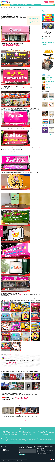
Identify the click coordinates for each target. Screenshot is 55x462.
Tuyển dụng (19, 4)
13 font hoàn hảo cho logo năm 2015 (8, 47)
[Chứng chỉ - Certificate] (51, 130)
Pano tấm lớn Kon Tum (40, 452)
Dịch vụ (16, 371)
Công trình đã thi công (11, 371)
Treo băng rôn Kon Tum (51, 452)
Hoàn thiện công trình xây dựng (21, 371)
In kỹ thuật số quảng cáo (45, 11)
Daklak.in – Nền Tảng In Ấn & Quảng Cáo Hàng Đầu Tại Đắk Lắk (49, 78)
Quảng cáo (13, 4)
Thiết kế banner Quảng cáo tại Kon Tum (49, 84)
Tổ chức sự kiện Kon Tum (46, 452)
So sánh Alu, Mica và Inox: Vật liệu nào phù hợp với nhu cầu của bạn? (49, 81)
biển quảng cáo (21, 87)
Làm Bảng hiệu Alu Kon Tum (45, 451)
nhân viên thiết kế (6, 300)
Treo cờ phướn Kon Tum (40, 453)
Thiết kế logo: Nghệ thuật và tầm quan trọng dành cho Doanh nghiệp (49, 88)
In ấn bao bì (43, 10)
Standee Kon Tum (43, 450)
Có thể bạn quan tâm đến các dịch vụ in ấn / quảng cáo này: (33, 19)
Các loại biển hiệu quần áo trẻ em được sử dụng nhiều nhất (34, 22)
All (1, 371)
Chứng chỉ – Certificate (51, 134)
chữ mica (35, 147)
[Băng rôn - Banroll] (45, 121)
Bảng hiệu (4, 371)
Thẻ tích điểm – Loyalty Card (51, 108)
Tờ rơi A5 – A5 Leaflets (45, 108)
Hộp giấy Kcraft (45, 99)
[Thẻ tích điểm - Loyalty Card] (51, 104)
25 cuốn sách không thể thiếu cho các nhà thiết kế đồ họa (11, 45)
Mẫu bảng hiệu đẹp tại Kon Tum (11, 354)
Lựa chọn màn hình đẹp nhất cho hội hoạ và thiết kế (10, 44)
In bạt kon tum (39, 450)
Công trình (32, 4)
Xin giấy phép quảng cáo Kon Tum (47, 453)
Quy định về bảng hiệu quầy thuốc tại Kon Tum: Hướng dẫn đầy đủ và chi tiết (49, 75)
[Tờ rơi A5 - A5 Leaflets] (45, 104)
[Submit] (53, 4)
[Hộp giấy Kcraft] (45, 95)
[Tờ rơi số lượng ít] (51, 113)
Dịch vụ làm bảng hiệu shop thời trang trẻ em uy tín (34, 23)
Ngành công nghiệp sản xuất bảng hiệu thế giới (48, 43)
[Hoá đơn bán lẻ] (51, 121)
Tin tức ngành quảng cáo (45, 44)
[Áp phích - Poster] (45, 130)
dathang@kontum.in (6, 450)
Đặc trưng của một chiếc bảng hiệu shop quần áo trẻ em (33, 17)
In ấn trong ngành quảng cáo (46, 38)
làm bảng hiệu (20, 294)
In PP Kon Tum (51, 450)
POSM (27, 371)
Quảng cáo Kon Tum (39, 451)
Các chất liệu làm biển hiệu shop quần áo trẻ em (34, 20)
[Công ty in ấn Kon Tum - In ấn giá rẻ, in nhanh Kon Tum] (5, 2)
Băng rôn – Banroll (45, 125)
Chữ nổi (7, 371)
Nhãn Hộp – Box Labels (51, 99)
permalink (18, 354)
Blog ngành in (25, 4)
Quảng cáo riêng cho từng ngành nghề (33, 371)
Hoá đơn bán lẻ (51, 125)
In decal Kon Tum (47, 450)
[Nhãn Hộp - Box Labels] (51, 95)
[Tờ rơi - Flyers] (45, 113)
